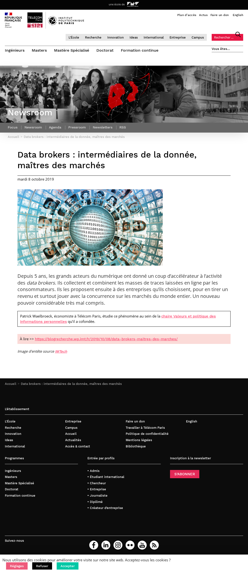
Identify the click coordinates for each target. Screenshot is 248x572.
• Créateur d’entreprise (105, 508)
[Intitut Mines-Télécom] (133, 4)
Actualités (73, 440)
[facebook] (93, 545)
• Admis (93, 471)
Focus (12, 127)
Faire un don (219, 15)
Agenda (55, 127)
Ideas (134, 37)
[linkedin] (105, 545)
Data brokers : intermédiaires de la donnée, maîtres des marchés (71, 384)
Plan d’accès (186, 15)
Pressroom (77, 127)
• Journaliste (97, 495)
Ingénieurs (14, 50)
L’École (74, 37)
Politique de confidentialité (147, 434)
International (154, 37)
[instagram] (118, 545)
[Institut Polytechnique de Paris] (66, 24)
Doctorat (105, 50)
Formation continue (139, 50)
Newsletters (102, 127)
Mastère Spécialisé (71, 50)
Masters (39, 50)
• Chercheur (96, 483)
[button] (17, 566)
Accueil (10, 384)
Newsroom (33, 127)
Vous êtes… (221, 49)
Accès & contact (77, 446)
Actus (203, 15)
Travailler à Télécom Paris (145, 427)
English (238, 15)
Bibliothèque (136, 446)
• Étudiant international (105, 477)
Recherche (93, 37)
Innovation (115, 37)
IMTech (61, 351)
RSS (122, 127)
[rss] (154, 545)
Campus (198, 37)
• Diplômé (95, 502)
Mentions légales (139, 440)
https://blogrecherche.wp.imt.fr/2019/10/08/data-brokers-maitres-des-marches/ (106, 339)
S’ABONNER (184, 474)
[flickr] (130, 545)
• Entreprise (96, 489)
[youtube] (142, 545)
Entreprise (178, 37)
